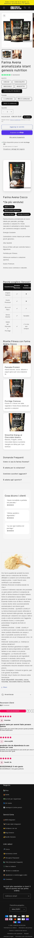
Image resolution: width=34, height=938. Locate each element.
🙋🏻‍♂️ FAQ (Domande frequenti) (13, 862)
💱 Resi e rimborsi (9, 866)
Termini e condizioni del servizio (18, 930)
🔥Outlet (6, 794)
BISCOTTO (21, 86)
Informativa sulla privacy (25, 927)
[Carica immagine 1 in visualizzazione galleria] (6, 54)
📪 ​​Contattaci (7, 879)
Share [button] (5, 687)
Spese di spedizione (15, 119)
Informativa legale (8, 936)
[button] (4, 8)
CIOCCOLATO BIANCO (12, 91)
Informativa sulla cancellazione (23, 936)
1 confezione (8, 99)
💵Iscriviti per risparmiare (12, 799)
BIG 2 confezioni (24, 99)
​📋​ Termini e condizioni (11, 871)
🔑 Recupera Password (11, 858)
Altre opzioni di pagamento (17, 137)
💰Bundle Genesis (9, 837)
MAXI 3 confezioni (10, 103)
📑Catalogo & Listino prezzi (12, 807)
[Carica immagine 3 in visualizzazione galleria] (17, 54)
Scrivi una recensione (13, 711)
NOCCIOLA (8, 86)
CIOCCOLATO (20, 82)
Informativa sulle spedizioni (14, 933)
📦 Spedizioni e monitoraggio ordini (15, 875)
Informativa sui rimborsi (10, 927)
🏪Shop (5, 790)
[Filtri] (28, 711)
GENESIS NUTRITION (19, 925)
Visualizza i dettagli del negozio (14, 149)
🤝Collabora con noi (10, 828)
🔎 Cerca (6, 849)
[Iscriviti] (28, 896)
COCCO (6, 82)
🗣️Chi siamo (7, 803)
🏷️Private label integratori (12, 824)
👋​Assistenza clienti (10, 853)
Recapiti (26, 933)
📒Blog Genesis (8, 832)
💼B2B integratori (9, 820)
